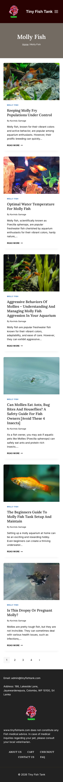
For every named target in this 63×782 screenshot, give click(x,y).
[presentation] (31, 81)
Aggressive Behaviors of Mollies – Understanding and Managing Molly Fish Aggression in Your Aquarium (31, 308)
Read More (15, 145)
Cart (30, 751)
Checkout (47, 751)
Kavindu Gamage (18, 121)
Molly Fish (12, 105)
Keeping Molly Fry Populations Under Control (29, 112)
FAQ (42, 757)
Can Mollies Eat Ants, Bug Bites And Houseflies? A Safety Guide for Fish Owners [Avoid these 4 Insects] (28, 413)
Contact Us (26, 757)
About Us (15, 751)
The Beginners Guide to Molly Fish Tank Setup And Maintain (29, 516)
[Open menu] (58, 11)
